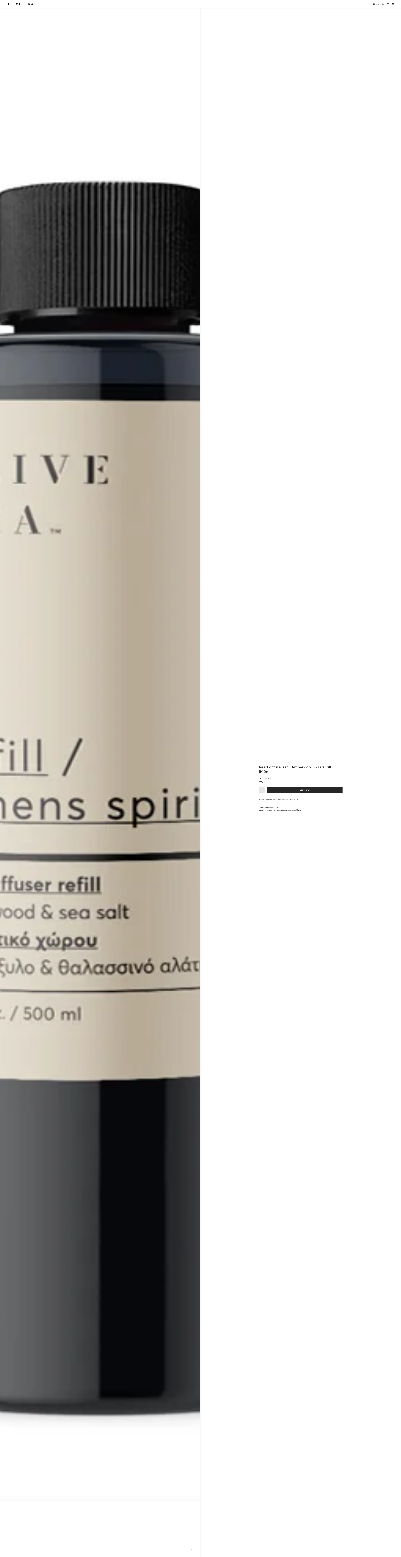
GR (377, 4)
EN (374, 4)
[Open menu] (393, 4)
